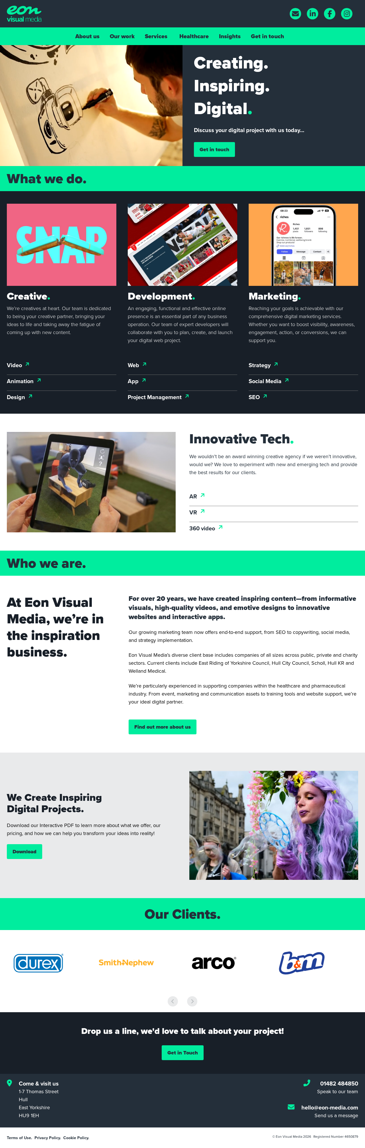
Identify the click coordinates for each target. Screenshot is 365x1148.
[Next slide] (192, 1001)
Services (156, 36)
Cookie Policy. (76, 1138)
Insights (230, 36)
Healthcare (194, 36)
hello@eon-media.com (329, 1107)
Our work (122, 36)
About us (87, 36)
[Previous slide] (173, 1001)
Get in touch (267, 36)
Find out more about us (162, 727)
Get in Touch (182, 1052)
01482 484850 (339, 1083)
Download (24, 851)
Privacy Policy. (48, 1138)
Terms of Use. (19, 1138)
